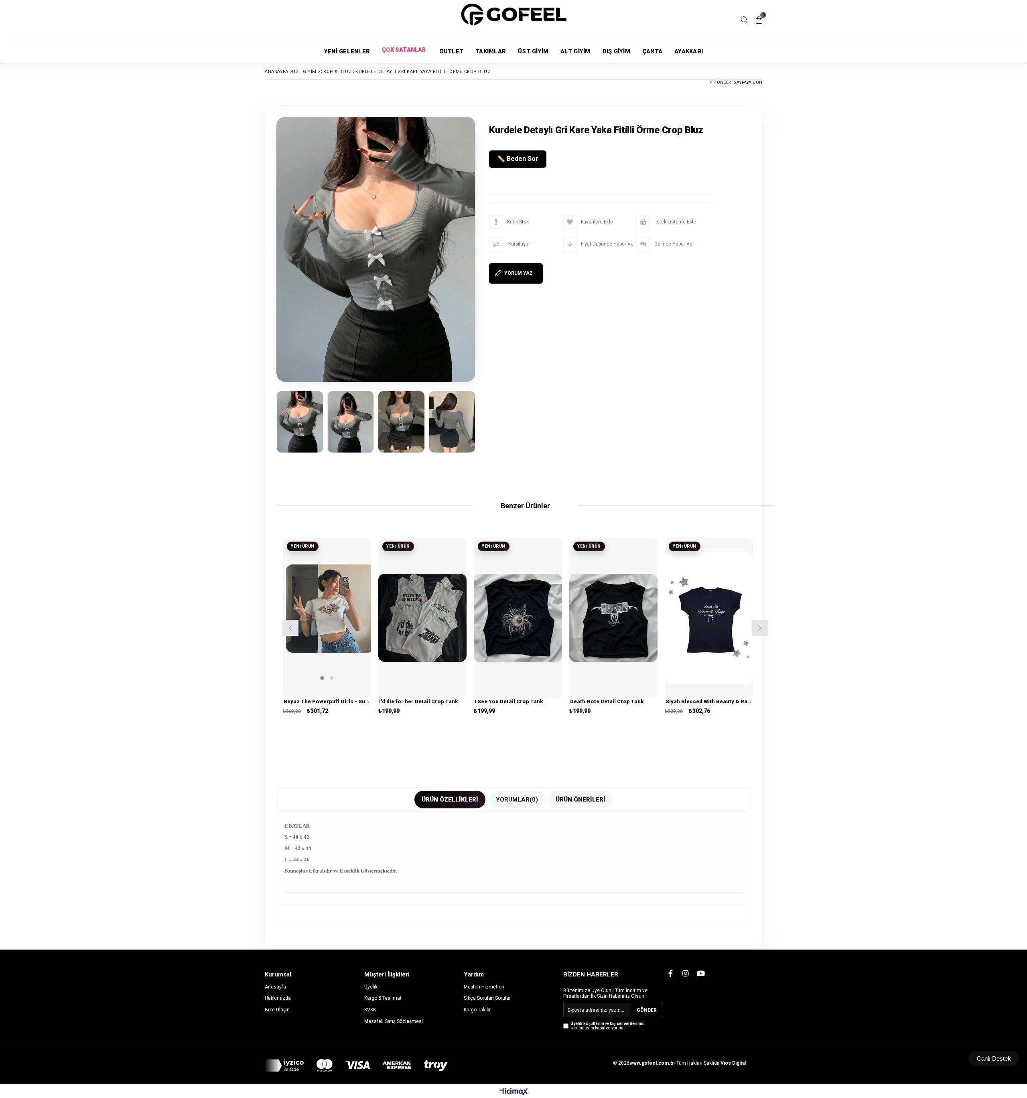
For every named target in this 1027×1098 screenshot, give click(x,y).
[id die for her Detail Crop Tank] (422, 618)
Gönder (647, 1010)
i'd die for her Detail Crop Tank (418, 701)
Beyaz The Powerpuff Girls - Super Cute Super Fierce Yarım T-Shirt (327, 701)
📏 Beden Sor (517, 158)
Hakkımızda (278, 998)
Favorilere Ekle (327, 626)
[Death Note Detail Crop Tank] (613, 618)
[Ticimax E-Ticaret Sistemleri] (513, 1092)
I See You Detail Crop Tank (509, 701)
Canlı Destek (994, 1058)
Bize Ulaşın (277, 1010)
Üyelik (371, 987)
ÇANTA (652, 51)
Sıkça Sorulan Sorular (487, 998)
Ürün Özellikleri (450, 799)
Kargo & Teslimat (383, 998)
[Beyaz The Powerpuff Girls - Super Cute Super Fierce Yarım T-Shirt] (330, 608)
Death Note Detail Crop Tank (606, 701)
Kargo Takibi (477, 1010)
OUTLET (451, 51)
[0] (759, 20)
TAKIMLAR (490, 51)
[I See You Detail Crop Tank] (518, 618)
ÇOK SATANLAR (404, 51)
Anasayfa (275, 987)
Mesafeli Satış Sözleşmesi (393, 1021)
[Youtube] (700, 973)
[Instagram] (685, 973)
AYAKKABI (688, 51)
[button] (322, 678)
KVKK (370, 1010)
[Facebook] (670, 973)
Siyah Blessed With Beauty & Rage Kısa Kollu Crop (709, 701)
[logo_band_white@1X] (356, 1065)
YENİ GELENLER (347, 51)
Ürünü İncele (346, 626)
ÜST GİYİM (533, 51)
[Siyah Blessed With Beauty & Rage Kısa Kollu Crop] (709, 618)
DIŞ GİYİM (616, 51)
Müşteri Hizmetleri (484, 987)
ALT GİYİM (575, 51)
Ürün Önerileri (580, 799)
